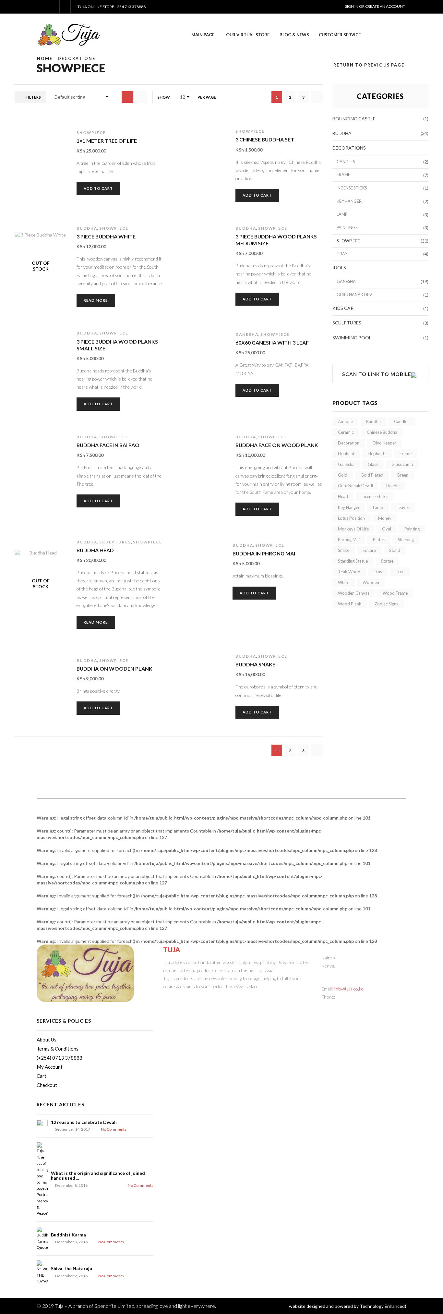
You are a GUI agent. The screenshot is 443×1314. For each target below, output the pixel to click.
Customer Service (340, 34)
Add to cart (45, 170)
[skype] (228, 997)
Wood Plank (349, 603)
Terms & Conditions (57, 1049)
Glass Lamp (402, 464)
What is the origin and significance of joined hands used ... (98, 1175)
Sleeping (406, 539)
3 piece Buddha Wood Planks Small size (117, 344)
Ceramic (345, 432)
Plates (379, 539)
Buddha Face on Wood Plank (276, 445)
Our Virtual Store (247, 34)
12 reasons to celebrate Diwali (84, 1122)
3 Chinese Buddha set (264, 139)
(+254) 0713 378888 (59, 1058)
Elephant (346, 453)
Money (384, 518)
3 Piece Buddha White (106, 236)
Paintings (347, 227)
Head (343, 496)
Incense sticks (352, 188)
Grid (141, 97)
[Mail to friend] (202, 997)
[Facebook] (176, 997)
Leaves (403, 507)
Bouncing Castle (354, 118)
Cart (41, 1076)
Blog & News (294, 34)
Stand (394, 550)
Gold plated (372, 475)
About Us (46, 1039)
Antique (345, 421)
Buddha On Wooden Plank (114, 668)
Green (402, 475)
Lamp (342, 214)
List (127, 97)
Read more (96, 300)
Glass (373, 464)
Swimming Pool (351, 337)
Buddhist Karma (68, 1234)
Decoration (348, 442)
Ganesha (246, 334)
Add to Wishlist (45, 187)
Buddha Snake (255, 664)
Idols (339, 267)
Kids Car (342, 308)
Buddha (87, 228)
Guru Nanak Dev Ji (356, 294)
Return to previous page (368, 65)
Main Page (202, 34)
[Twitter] (167, 997)
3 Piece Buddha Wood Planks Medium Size (276, 239)
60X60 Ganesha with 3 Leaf (272, 342)
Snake (343, 550)
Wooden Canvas (353, 593)
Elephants (377, 453)
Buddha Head (95, 550)
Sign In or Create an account (375, 6)
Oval (386, 528)
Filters (33, 97)
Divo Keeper (384, 442)
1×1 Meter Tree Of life (107, 141)
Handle (393, 485)
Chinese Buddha (382, 432)
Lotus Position (351, 518)
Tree (400, 571)
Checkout (47, 1085)
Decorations (76, 58)
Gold (342, 475)
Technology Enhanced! (383, 1306)
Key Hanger (349, 201)
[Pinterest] (185, 997)
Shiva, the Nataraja (71, 1268)
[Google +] (193, 997)
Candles (346, 161)
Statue (387, 561)
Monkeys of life (353, 528)
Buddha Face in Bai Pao (108, 445)
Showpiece (91, 132)
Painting (412, 528)
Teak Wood (349, 571)
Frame (343, 174)
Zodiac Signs (386, 603)
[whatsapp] (220, 997)
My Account (50, 1067)
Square (369, 550)
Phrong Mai (349, 539)
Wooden (371, 582)
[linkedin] (211, 997)
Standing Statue (353, 561)
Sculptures (115, 542)
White (343, 582)
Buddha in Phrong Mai (264, 553)
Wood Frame (395, 593)
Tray (342, 253)
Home (45, 58)
